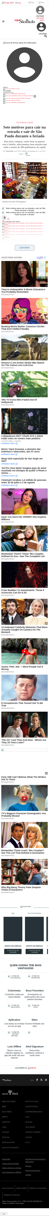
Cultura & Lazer (24, 123)
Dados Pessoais (26, 98)
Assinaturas (21, 93)
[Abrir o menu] (3, 21)
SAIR (42, 20)
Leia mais (24, 248)
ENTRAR (40, 18)
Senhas (18, 100)
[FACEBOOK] (36, 1080)
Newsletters (21, 102)
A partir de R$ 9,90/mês (14, 952)
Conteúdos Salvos (27, 95)
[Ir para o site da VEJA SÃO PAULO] (24, 22)
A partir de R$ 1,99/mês (36, 952)
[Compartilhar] (8, 219)
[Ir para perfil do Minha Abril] (24, 89)
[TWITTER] (41, 1080)
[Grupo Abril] (8, 3)
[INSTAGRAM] (45, 1080)
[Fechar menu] (19, 43)
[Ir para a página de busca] (45, 36)
